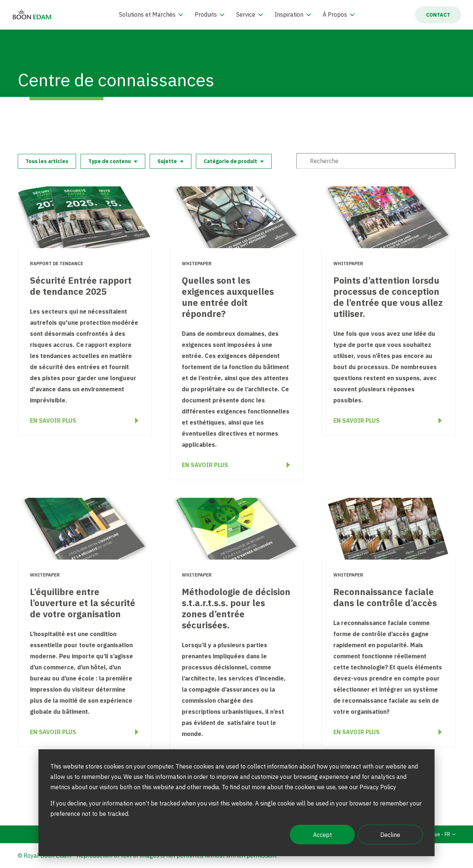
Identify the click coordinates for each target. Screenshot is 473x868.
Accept (322, 834)
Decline (390, 834)
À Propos (335, 14)
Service (245, 14)
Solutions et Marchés (147, 14)
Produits (206, 14)
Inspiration (289, 14)
